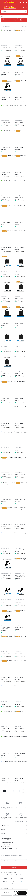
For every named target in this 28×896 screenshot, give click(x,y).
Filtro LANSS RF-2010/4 (19, 147)
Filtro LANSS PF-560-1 (19, 47)
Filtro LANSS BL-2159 (5, 47)
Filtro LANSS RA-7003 (19, 298)
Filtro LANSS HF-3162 (19, 677)
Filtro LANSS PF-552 (5, 449)
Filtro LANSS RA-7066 (19, 273)
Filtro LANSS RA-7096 (19, 247)
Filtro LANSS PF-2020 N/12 (20, 524)
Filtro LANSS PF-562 (5, 398)
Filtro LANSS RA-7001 (5, 323)
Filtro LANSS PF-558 (5, 423)
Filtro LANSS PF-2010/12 (19, 550)
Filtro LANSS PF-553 (19, 423)
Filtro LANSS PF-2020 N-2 (6, 524)
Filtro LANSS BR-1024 (19, 122)
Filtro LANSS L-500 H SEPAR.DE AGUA (19, 601)
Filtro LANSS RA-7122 (5, 222)
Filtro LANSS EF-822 (19, 72)
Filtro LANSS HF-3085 (5, 753)
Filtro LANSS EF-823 (5, 72)
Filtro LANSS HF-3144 (5, 703)
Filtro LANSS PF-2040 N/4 (6, 474)
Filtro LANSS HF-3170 (19, 653)
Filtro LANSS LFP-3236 (5, 575)
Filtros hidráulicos (18, 625)
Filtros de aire (3, 70)
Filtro (7, 892)
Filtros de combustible (18, 45)
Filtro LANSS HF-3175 (5, 653)
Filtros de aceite (4, 45)
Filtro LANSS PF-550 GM (20, 449)
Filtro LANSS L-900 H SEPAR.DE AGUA (5, 601)
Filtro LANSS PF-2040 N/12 (6, 499)
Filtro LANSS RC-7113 (19, 197)
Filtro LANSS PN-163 (19, 348)
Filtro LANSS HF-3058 (5, 778)
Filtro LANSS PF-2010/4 (6, 550)
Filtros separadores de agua (6, 96)
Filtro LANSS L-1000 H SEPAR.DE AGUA (5, 628)
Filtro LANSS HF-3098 (19, 728)
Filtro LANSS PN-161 (5, 373)
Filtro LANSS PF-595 (19, 373)
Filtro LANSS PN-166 (5, 348)
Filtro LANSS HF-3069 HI (20, 753)
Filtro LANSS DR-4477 (5, 97)
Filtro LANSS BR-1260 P (6, 122)
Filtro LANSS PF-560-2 (19, 398)
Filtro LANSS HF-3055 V (19, 778)
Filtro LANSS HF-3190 (19, 627)
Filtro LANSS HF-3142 (19, 703)
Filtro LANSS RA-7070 (5, 273)
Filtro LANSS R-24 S (19, 323)
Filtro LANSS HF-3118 (5, 728)
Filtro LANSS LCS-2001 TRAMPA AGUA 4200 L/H (20, 576)
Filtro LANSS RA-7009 (5, 298)
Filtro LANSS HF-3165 (5, 677)
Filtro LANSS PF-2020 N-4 (20, 499)
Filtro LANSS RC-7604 (5, 172)
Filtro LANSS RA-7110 (19, 222)
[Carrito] (26, 7)
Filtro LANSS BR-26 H (19, 97)
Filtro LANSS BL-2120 (5, 147)
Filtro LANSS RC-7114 (5, 197)
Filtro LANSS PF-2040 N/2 (20, 474)
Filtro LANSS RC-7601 (19, 172)
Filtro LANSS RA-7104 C (6, 247)
